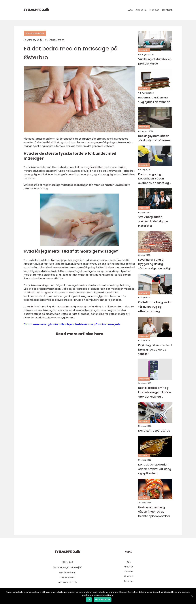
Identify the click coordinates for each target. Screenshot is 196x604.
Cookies (154, 10)
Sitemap (128, 581)
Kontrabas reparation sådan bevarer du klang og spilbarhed (154, 469)
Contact (167, 10)
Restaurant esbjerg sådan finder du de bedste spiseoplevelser (154, 511)
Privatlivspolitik (102, 599)
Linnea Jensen (56, 40)
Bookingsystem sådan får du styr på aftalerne (154, 138)
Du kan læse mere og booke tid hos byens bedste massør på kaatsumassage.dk (72, 324)
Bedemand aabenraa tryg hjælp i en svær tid (154, 100)
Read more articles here (79, 333)
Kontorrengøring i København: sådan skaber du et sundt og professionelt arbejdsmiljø (153, 178)
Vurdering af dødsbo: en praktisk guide (155, 61)
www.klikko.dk (70, 582)
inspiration (144, 50)
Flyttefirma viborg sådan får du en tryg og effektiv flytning (155, 306)
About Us (141, 10)
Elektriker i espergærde (154, 430)
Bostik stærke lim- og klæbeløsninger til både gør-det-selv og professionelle (154, 392)
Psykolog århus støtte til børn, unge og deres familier (155, 349)
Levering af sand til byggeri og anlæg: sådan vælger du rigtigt (154, 264)
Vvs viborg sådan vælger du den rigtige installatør (153, 221)
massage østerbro (35, 33)
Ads (130, 10)
